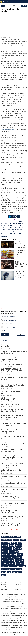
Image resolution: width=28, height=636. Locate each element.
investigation (18, 557)
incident (4, 575)
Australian (19, 223)
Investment (13, 554)
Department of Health (8, 234)
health (7, 221)
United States (10, 560)
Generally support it (10, 320)
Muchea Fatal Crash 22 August (11, 364)
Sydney (3, 569)
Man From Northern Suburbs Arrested (11, 392)
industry (11, 557)
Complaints (18, 589)
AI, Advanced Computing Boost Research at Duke (12, 518)
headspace (10, 230)
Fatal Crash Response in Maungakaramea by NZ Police (11, 497)
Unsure (6, 330)
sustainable (12, 563)
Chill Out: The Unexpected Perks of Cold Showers (20, 274)
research (23, 539)
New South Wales (14, 551)
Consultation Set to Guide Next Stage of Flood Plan (12, 450)
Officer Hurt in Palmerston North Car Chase (14, 490)
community (10, 225)
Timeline (4, 340)
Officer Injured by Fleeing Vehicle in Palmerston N (13, 346)
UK (14, 548)
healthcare (11, 223)
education (20, 554)
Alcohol (10, 227)
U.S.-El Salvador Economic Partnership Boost (10, 399)
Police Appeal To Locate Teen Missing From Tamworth (11, 524)
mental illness (20, 232)
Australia (14, 221)
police (10, 539)
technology (4, 557)
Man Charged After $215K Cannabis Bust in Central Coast (13, 410)
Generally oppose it (10, 323)
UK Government (5, 566)
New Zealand (20, 563)
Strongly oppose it (10, 327)
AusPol (12, 232)
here (19, 213)
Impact (9, 572)
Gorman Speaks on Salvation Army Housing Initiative (13, 431)
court (14, 572)
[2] (20, 617)
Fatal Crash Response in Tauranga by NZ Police (14, 444)
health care (20, 234)
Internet (19, 572)
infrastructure (5, 554)
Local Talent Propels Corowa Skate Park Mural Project (13, 424)
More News (14, 529)
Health (2, 5)
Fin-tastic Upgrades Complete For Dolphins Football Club (13, 359)
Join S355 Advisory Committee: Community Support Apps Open (12, 457)
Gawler (3, 230)
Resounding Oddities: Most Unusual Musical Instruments (21, 264)
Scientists (17, 566)
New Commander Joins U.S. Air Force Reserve (14, 477)
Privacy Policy (5, 587)
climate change (17, 569)
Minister (3, 227)
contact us (12, 632)
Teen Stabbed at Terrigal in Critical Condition (13, 484)
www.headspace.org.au (8, 130)
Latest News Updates (4, 583)
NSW (3, 542)
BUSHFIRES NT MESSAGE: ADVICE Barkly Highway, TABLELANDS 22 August (12, 371)
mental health (18, 227)
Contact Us (18, 584)
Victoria (8, 542)
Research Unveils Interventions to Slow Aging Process (13, 511)
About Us (17, 587)
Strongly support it (10, 317)
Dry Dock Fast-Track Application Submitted (12, 437)
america (4, 572)
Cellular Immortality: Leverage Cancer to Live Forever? (21, 244)
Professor (14, 542)
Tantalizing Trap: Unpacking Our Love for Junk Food (21, 253)
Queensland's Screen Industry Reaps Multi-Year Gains (14, 352)
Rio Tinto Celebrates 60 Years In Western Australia (12, 386)
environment (5, 545)
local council (4, 551)
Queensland (19, 545)
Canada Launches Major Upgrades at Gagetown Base (14, 505)
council (10, 548)
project (17, 560)
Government (19, 225)
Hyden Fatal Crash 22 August (11, 404)
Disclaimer (4, 589)
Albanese (4, 236)
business (4, 548)
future (3, 225)
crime (22, 560)
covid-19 (19, 548)
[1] (18, 617)
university (18, 536)
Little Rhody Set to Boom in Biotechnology (11, 471)
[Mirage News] (4, 2)
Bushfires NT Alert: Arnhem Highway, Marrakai (14, 378)
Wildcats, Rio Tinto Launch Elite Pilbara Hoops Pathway (12, 417)
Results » (21, 334)
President (9, 569)
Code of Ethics (19, 582)
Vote (5, 334)
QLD (12, 566)
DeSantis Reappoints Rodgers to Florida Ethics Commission (12, 464)
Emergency (4, 563)
